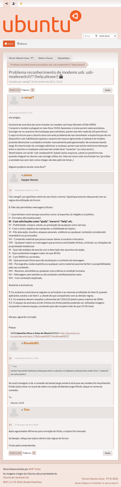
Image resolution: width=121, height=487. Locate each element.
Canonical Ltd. (21, 477)
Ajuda (78, 483)
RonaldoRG (31, 343)
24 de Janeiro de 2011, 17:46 (26, 190)
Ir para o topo (15, 453)
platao (28, 175)
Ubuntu (7, 477)
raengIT (29, 97)
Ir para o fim (15, 90)
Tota (26, 409)
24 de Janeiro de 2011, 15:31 (20, 113)
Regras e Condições (91, 483)
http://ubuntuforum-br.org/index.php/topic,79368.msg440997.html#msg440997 (45, 335)
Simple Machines (32, 481)
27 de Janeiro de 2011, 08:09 (26, 425)
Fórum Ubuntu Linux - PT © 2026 (100, 478)
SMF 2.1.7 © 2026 (12, 481)
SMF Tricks (35, 468)
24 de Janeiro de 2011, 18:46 (26, 358)
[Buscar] (96, 36)
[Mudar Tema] (21, 3)
